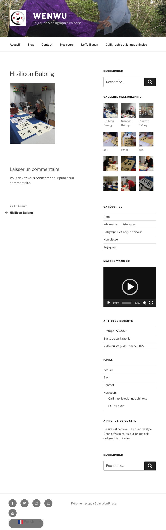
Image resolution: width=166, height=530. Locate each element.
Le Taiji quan (89, 44)
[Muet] (145, 303)
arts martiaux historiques (119, 224)
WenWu (50, 16)
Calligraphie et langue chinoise (126, 44)
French (28, 522)
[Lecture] (109, 303)
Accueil (15, 44)
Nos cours (66, 44)
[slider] (126, 303)
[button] (130, 287)
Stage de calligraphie (116, 338)
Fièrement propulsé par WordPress (93, 503)
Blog (31, 44)
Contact (47, 44)
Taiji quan (109, 247)
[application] (129, 287)
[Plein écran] (151, 303)
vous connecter (39, 178)
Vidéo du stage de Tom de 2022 (123, 346)
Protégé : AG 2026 (115, 330)
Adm (106, 216)
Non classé (110, 239)
